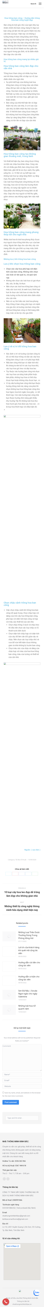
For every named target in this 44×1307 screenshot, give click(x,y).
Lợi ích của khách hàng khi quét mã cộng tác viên (28, 950)
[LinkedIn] (28, 874)
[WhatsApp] (35, 874)
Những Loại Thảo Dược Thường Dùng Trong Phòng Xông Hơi (29, 935)
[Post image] (9, 936)
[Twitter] (9, 874)
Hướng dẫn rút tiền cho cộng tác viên (29, 964)
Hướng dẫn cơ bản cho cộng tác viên (28, 978)
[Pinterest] (15, 874)
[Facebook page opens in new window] (4, 1178)
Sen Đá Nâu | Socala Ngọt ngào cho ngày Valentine (27, 993)
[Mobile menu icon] (40, 3)
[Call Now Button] (5, 1301)
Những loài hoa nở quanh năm (27, 1007)
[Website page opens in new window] (8, 1178)
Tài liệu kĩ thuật (20, 860)
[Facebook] (22, 874)
